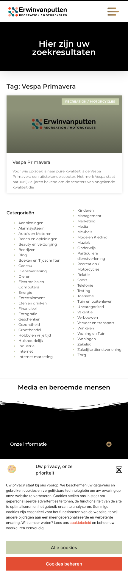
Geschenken (29, 319)
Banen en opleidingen (37, 239)
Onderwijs (86, 248)
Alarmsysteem (31, 228)
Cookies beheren (64, 564)
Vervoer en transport (95, 323)
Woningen (86, 339)
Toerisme (85, 296)
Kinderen (85, 210)
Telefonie (85, 285)
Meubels (84, 232)
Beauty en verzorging (37, 244)
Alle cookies (64, 547)
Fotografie (27, 314)
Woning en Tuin (91, 333)
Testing (83, 290)
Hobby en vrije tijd (34, 335)
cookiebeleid (80, 522)
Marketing (86, 221)
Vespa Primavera (31, 162)
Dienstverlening (32, 271)
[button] (119, 470)
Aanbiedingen (30, 223)
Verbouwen (87, 317)
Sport (82, 280)
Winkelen (85, 328)
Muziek (83, 242)
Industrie (26, 346)
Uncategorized (90, 306)
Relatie (83, 274)
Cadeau (25, 265)
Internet (25, 351)
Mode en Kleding (92, 237)
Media (82, 226)
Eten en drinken (32, 303)
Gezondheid (29, 324)
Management (89, 215)
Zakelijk (84, 344)
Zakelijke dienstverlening (99, 349)
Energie (25, 292)
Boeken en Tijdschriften (39, 260)
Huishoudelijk (30, 340)
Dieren (24, 276)
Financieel (27, 308)
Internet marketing (35, 356)
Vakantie (85, 312)
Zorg (81, 355)
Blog (22, 255)
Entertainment (31, 298)
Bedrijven (26, 249)
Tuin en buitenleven (95, 301)
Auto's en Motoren (34, 233)
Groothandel (29, 330)
